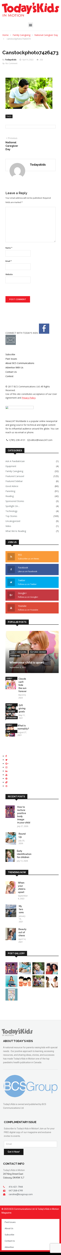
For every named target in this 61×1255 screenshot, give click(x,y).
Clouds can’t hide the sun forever (22, 685)
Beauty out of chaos (22, 932)
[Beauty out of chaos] (10, 934)
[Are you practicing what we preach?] (52, 986)
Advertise (9, 1247)
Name (8, 248)
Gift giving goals (22, 708)
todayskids (10, 59)
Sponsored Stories (14, 501)
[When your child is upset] (10, 888)
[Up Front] (11, 986)
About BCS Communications (19, 363)
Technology (11, 511)
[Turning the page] (25, 986)
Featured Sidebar (14, 481)
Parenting (10, 491)
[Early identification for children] (9, 856)
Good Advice (11, 486)
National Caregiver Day (46, 35)
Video (8, 526)
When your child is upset (26, 662)
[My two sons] (10, 911)
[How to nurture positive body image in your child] (10, 812)
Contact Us (11, 371)
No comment (11, 63)
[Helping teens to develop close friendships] (52, 973)
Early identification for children (24, 854)
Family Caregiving (21, 35)
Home (5, 35)
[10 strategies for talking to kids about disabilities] (38, 986)
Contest (9, 376)
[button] (30, 24)
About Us (9, 1228)
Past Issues (11, 358)
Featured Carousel (14, 476)
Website (9, 274)
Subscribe (10, 354)
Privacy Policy (29, 397)
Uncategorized (12, 521)
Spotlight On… (12, 506)
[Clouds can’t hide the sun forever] (10, 684)
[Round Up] (10, 839)
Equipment (10, 466)
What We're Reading (15, 531)
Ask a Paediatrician (15, 461)
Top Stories (11, 516)
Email (8, 261)
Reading (9, 496)
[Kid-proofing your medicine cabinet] (11, 999)
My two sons (21, 909)
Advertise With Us (14, 367)
